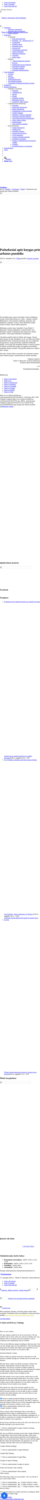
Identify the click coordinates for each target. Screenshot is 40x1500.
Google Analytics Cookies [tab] (8, 1408)
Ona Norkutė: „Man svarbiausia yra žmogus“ (18, 914)
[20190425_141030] (20, 193)
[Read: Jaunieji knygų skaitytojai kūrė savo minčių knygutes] (22, 602)
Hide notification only (17, 1499)
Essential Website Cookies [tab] (8, 1353)
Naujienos (3, 187)
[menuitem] (22, 30)
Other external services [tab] (7, 1430)
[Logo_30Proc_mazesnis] (13, 18)
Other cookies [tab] (4, 1473)
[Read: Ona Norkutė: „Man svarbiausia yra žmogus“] (22, 760)
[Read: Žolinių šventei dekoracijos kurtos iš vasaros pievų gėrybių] (22, 920)
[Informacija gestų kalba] (4, 153)
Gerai (2, 1319)
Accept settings (5, 1499)
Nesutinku (7, 1319)
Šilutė (18, 258)
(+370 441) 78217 (28, 1246)
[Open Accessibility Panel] (4, 1495)
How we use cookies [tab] (7, 1331)
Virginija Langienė (33, 258)
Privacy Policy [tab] (4, 1488)
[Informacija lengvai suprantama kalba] (4, 152)
